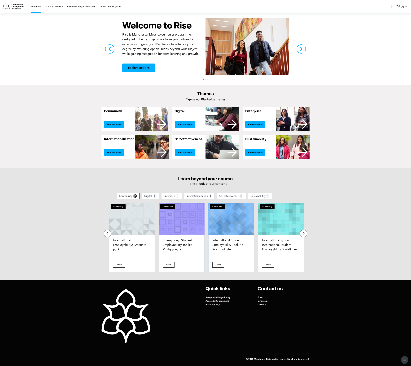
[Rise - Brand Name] (13, 6)
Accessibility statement (217, 301)
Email (260, 297)
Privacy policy (213, 304)
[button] (109, 49)
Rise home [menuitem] (36, 6)
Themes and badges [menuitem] (108, 6)
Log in (403, 6)
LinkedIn (262, 304)
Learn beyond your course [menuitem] (80, 6)
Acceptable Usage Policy (218, 297)
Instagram (262, 301)
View (119, 264)
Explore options (139, 68)
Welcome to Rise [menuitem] (53, 6)
